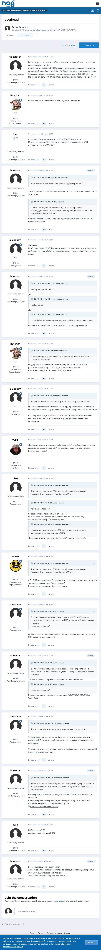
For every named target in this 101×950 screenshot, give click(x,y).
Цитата (51, 85)
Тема (40, 933)
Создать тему (68, 45)
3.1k (16, 463)
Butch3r (15, 95)
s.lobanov (15, 240)
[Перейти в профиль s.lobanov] (16, 249)
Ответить (89, 45)
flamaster (23, 27)
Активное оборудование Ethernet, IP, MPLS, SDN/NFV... (51, 30)
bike (15, 478)
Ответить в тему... (27, 911)
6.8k (17, 263)
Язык (32, 933)
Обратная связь (54, 933)
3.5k (17, 118)
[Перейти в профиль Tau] (16, 143)
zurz (15, 825)
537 (16, 501)
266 (16, 80)
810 (16, 848)
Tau (15, 134)
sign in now (62, 901)
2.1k (16, 579)
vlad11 (15, 556)
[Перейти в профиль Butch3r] (16, 105)
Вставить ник (33, 85)
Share (11, 35)
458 (16, 157)
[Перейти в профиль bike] (16, 488)
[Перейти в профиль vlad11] (16, 566)
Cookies (67, 933)
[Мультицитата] (44, 85)
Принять (91, 942)
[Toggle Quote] (32, 177)
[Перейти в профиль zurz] (16, 834)
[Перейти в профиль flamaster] (7, 28)
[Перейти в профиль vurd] (16, 449)
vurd (15, 439)
